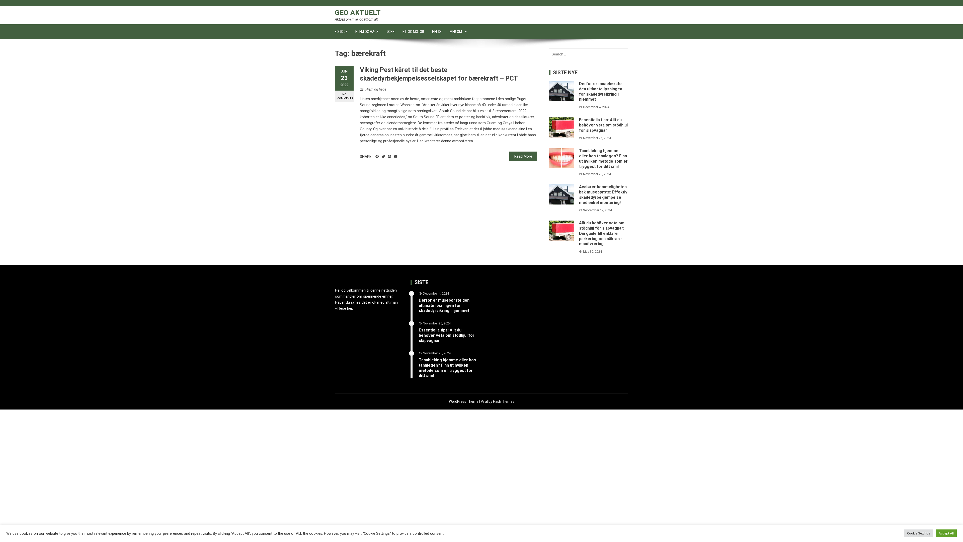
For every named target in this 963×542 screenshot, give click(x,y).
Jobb (390, 31)
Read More (523, 156)
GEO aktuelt (358, 13)
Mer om (456, 31)
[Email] (396, 157)
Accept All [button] (946, 533)
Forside (341, 31)
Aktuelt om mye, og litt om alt (356, 19)
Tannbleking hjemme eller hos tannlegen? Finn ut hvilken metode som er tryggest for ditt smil (603, 158)
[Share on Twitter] (383, 157)
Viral (484, 401)
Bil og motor (413, 31)
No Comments (345, 96)
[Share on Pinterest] (389, 157)
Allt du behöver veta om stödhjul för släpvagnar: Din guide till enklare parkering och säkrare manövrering (601, 233)
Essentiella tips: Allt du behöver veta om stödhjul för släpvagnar (603, 125)
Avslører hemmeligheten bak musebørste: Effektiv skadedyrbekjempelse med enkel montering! (603, 194)
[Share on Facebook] (377, 157)
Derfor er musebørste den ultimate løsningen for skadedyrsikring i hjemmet (600, 91)
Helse (437, 31)
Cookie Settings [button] (918, 533)
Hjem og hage (366, 31)
